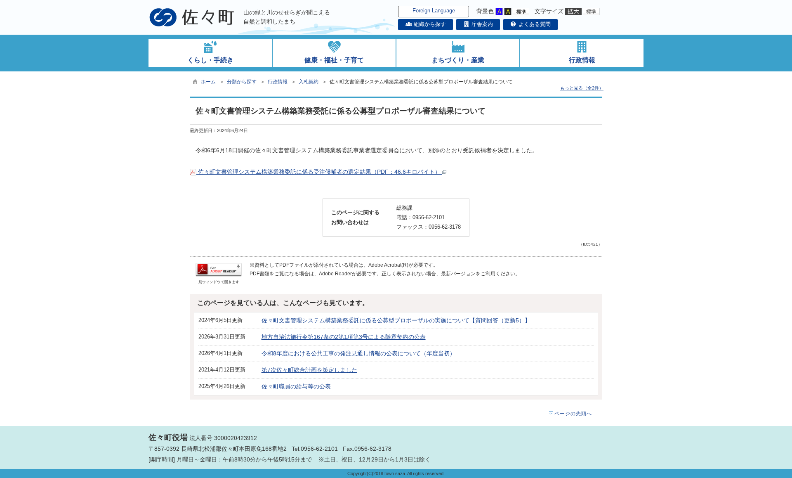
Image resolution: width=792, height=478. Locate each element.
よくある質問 (534, 24)
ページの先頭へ (573, 413)
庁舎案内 (481, 24)
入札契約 (308, 82)
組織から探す (429, 24)
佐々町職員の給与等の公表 (296, 386)
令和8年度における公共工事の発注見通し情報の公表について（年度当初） (358, 353)
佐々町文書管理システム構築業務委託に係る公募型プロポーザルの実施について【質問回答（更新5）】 (396, 320)
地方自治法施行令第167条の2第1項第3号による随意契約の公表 (344, 337)
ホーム (208, 82)
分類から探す (242, 82)
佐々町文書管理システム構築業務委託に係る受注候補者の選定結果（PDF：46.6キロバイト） (319, 171)
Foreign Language (433, 10)
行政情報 (278, 82)
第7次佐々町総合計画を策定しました (309, 370)
